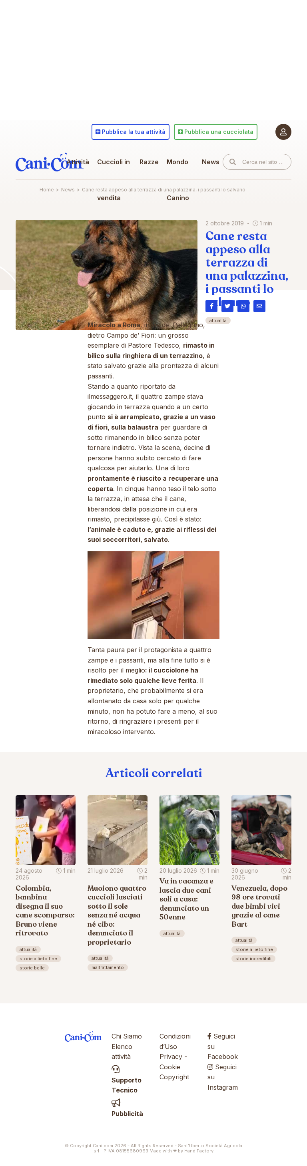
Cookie (169, 1067)
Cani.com (50, 162)
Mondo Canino (178, 180)
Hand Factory (198, 1151)
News (210, 162)
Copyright (174, 1077)
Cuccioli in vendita (113, 180)
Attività (77, 162)
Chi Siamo (127, 1036)
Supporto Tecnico (127, 1085)
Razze (149, 162)
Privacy (170, 1057)
